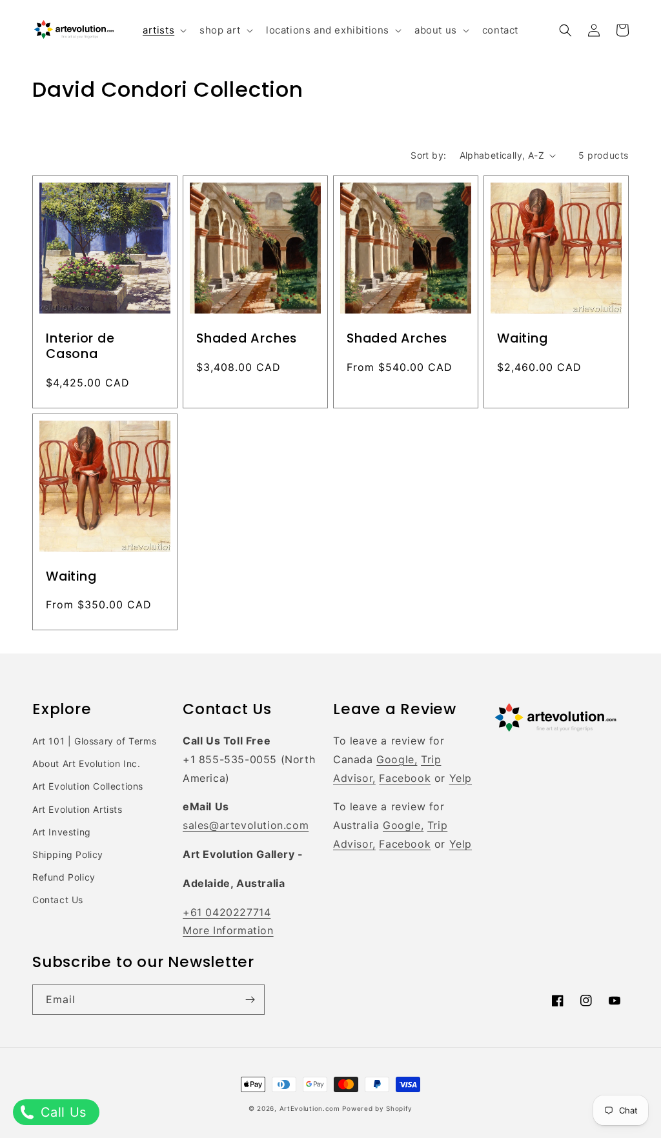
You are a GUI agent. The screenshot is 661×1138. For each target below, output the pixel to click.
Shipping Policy (67, 854)
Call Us (61, 1112)
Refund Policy (64, 877)
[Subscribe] (250, 999)
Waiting (522, 338)
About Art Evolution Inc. (86, 763)
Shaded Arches (246, 338)
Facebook (405, 778)
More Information (228, 930)
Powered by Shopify (377, 1108)
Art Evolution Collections (87, 786)
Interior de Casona (80, 346)
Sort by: (428, 155)
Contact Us (57, 899)
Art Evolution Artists (77, 809)
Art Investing (61, 831)
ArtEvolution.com (310, 1108)
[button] (163, 30)
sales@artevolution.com (246, 825)
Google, (396, 759)
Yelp (460, 778)
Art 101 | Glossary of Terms (94, 740)
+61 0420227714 (226, 912)
